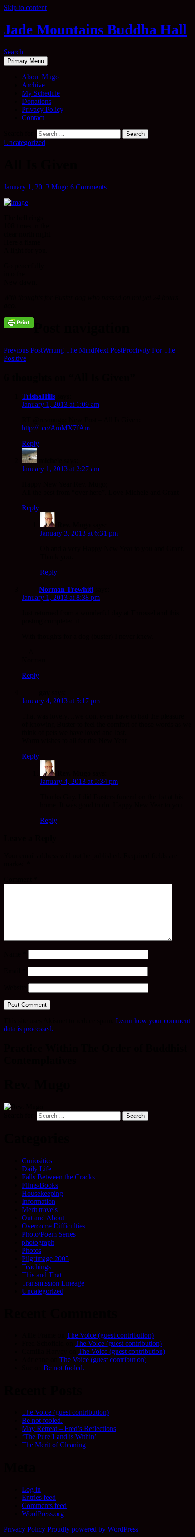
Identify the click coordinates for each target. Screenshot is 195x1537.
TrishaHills (38, 396)
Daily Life (36, 1169)
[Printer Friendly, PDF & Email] (19, 322)
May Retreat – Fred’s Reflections (69, 1428)
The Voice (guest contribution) (110, 1335)
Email (15, 971)
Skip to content (25, 7)
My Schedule (41, 93)
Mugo (59, 187)
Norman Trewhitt (66, 589)
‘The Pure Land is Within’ (59, 1436)
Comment (20, 879)
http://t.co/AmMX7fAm (56, 428)
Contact (33, 117)
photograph (38, 1242)
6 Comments (88, 187)
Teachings (36, 1267)
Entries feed (39, 1497)
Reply (30, 443)
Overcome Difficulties (53, 1226)
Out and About (43, 1218)
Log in (31, 1489)
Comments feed (44, 1505)
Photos (31, 1250)
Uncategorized (24, 142)
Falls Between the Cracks (58, 1177)
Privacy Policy (42, 109)
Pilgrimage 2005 (45, 1258)
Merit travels (40, 1209)
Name (15, 954)
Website (15, 987)
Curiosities (37, 1161)
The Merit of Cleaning (54, 1445)
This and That (42, 1275)
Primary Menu (25, 61)
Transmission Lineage (53, 1283)
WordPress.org (43, 1514)
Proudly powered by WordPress (92, 1529)
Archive (33, 85)
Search (13, 52)
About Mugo (40, 77)
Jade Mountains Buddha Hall (95, 29)
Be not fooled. (64, 1368)
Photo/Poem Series (49, 1234)
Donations (36, 101)
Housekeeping (42, 1193)
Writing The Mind (49, 350)
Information (38, 1201)
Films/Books (40, 1185)
